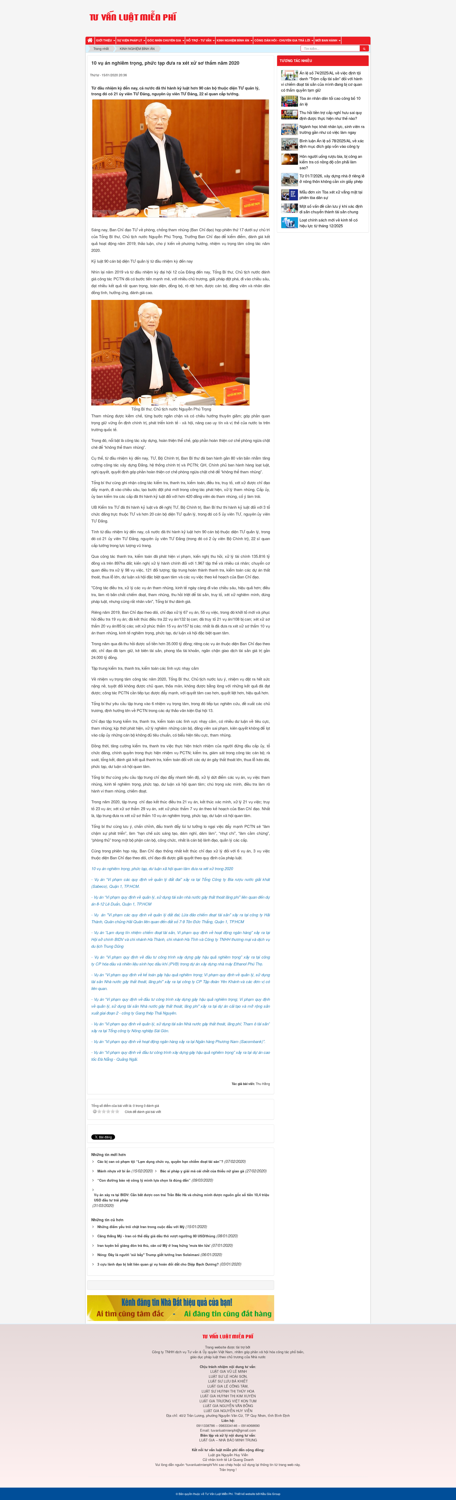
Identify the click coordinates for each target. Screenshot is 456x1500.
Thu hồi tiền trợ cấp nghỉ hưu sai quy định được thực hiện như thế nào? (331, 115)
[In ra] (257, 74)
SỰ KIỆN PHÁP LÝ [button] (130, 40)
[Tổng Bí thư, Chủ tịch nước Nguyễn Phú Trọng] (171, 352)
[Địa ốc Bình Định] (180, 1307)
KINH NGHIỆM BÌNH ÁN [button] (233, 40)
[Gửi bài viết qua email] (247, 74)
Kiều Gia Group (270, 1494)
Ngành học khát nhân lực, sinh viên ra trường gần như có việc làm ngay (332, 129)
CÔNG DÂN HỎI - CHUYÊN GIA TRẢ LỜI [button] (282, 40)
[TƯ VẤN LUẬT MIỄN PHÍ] (133, 17)
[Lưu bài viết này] (267, 74)
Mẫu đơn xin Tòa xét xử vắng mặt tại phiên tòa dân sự (331, 194)
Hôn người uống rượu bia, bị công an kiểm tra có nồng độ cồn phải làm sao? (331, 161)
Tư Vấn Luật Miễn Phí (219, 1494)
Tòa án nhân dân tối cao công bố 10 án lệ (330, 100)
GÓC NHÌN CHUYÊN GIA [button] (164, 40)
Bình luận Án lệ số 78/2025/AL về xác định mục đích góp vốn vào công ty (332, 143)
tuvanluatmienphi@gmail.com (233, 1430)
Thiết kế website (244, 1494)
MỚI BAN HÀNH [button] (326, 40)
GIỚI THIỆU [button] (104, 40)
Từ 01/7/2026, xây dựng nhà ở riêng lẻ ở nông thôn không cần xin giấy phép (332, 178)
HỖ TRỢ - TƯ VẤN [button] (199, 40)
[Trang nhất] (91, 40)
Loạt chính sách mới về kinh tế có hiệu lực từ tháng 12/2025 (329, 222)
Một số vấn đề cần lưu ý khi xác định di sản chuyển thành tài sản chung (331, 208)
